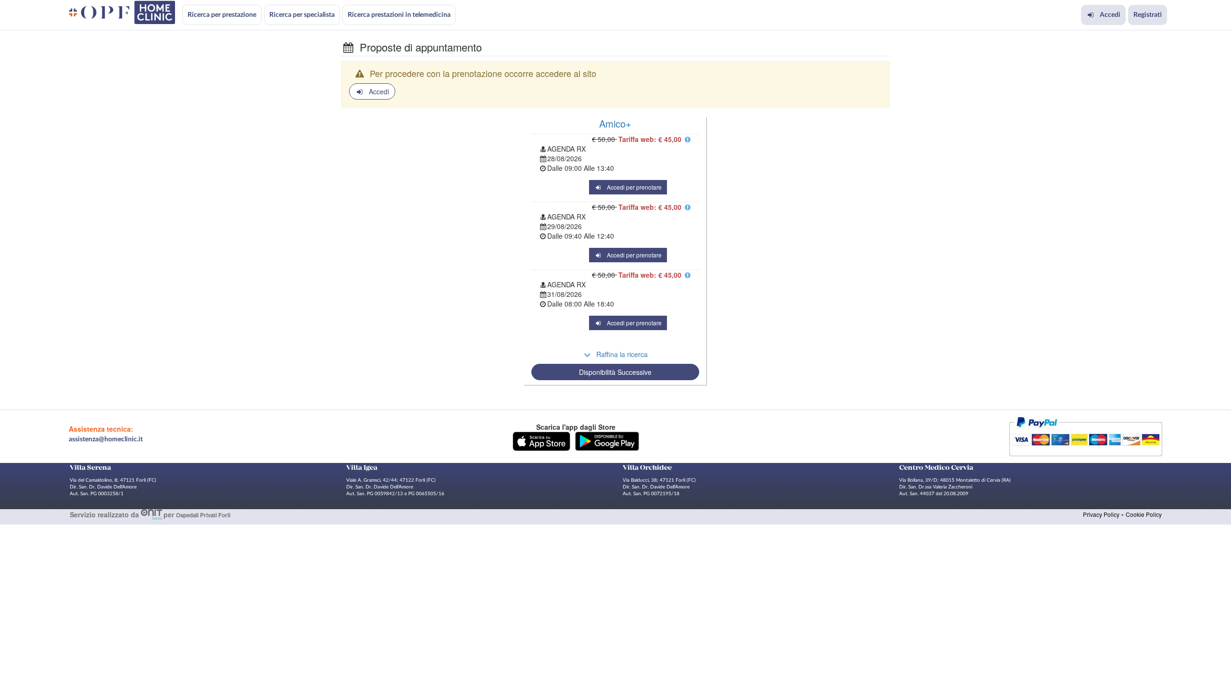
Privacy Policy (1101, 514)
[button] (541, 440)
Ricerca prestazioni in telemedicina (399, 15)
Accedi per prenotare (634, 187)
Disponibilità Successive (615, 372)
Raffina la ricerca (622, 354)
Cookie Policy (1144, 514)
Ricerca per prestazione (222, 15)
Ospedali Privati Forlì (203, 515)
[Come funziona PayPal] (1085, 435)
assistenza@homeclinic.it (106, 439)
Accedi (1110, 15)
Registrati (1147, 15)
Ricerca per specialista (302, 15)
